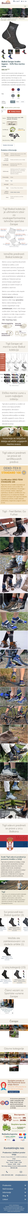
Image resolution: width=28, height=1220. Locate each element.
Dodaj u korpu (15, 111)
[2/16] (14, 546)
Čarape (5, 18)
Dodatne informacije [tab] (8, 145)
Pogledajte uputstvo (14, 1092)
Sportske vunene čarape (13, 18)
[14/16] (14, 771)
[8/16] (14, 658)
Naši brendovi (8, 1189)
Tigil (11, 180)
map (14, 1158)
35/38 (11, 192)
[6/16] (14, 621)
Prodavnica (7, 1185)
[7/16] (14, 640)
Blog (4, 1196)
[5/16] (14, 602)
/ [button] (17, 1)
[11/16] (14, 715)
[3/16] (14, 564)
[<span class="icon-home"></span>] (1, 18)
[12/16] (14, 734)
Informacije (7, 1192)
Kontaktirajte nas (14, 1148)
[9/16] (14, 677)
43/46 (18, 192)
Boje (3, 93)
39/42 (15, 192)
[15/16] (14, 790)
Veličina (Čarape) (4, 102)
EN (25, 1)
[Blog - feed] (7, 1196)
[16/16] (14, 809)
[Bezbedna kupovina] (14, 1137)
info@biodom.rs (21, 1175)
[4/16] (14, 583)
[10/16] (14, 696)
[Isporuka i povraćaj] (14, 1117)
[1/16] (14, 527)
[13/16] (14, 752)
